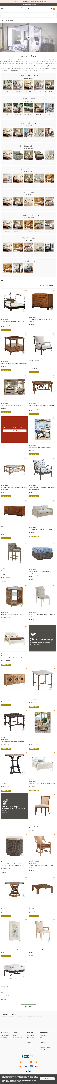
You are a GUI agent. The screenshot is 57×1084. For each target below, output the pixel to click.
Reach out (4, 812)
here (20, 1081)
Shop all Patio (28, 101)
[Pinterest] (35, 1062)
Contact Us (34, 4)
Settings (5, 1035)
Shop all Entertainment (28, 217)
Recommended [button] (49, 285)
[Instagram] (26, 1062)
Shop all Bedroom (28, 171)
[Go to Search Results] (54, 15)
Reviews (43, 1049)
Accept (47, 1078)
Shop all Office (28, 240)
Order (4, 1037)
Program (30, 1035)
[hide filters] (4, 285)
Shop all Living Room (28, 148)
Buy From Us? (17, 1037)
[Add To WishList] (26, 290)
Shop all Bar (28, 194)
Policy (42, 1042)
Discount (31, 1037)
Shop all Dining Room (28, 78)
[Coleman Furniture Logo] (26, 9)
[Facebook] (21, 1062)
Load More (28, 1006)
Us (15, 1035)
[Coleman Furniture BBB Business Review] (28, 1057)
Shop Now (15, 430)
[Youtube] (31, 1062)
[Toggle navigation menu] (2, 9)
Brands (2, 20)
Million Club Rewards (45, 1047)
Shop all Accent (28, 125)
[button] (49, 9)
